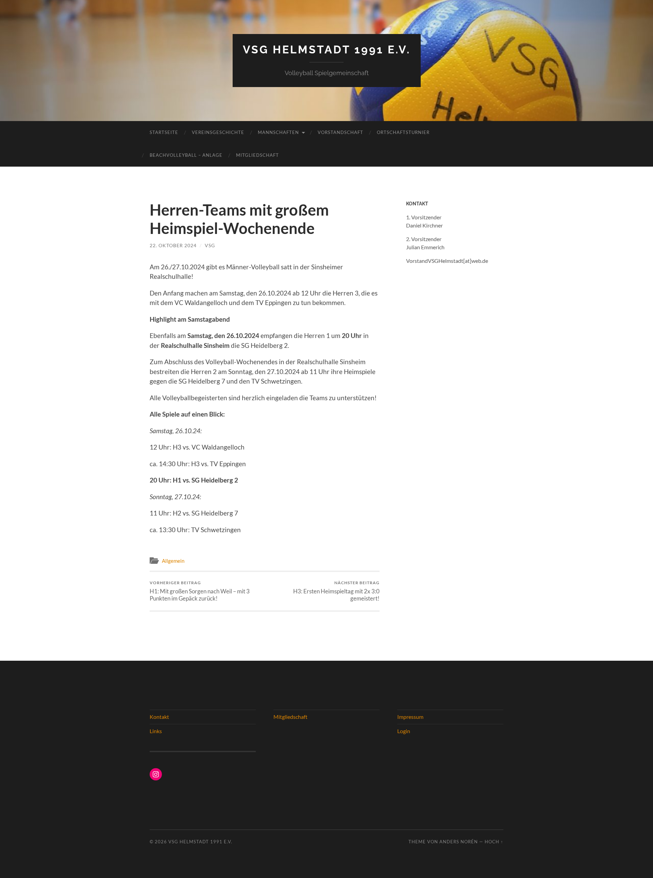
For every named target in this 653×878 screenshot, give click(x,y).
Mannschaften (278, 132)
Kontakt (159, 716)
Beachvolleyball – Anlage (186, 155)
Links (156, 731)
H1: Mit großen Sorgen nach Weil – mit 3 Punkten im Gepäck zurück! (200, 591)
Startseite (164, 132)
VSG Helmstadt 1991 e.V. (327, 49)
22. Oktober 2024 (173, 245)
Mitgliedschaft (257, 155)
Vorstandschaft (340, 132)
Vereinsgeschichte (218, 132)
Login (403, 731)
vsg (210, 245)
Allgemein (173, 561)
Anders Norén (458, 841)
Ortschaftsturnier (403, 132)
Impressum (410, 716)
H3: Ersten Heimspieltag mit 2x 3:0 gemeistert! (336, 591)
